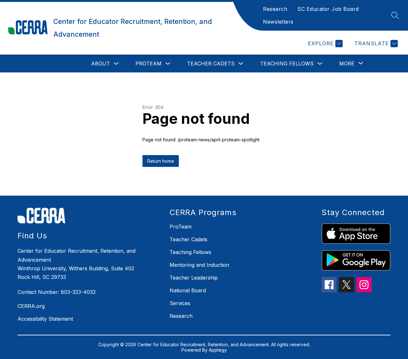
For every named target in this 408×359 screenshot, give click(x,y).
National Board (188, 290)
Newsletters (278, 22)
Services (180, 303)
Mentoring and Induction (199, 265)
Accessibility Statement (45, 319)
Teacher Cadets (211, 63)
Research (275, 9)
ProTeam (148, 63)
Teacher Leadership (194, 277)
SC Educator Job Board (328, 9)
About (100, 63)
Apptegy (218, 350)
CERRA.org (31, 306)
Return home (160, 161)
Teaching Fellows (287, 63)
